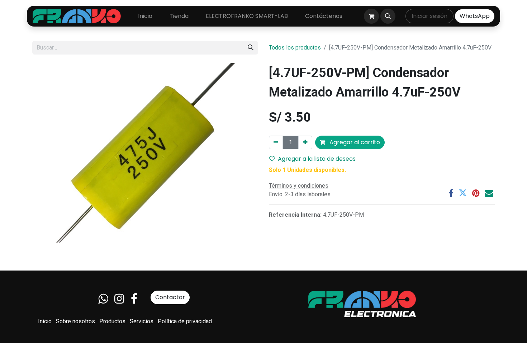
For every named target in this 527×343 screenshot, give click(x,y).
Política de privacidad (185, 321)
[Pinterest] (476, 193)
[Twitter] (463, 193)
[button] (387, 16)
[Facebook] (451, 193)
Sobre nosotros (75, 321)
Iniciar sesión (429, 16)
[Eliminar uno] (276, 142)
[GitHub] (103, 299)
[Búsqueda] (250, 48)
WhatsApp (475, 16)
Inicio (45, 321)
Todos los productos (295, 47)
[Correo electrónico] (489, 193)
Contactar (170, 297)
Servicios (141, 321)
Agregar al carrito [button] (354, 142)
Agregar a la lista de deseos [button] (317, 159)
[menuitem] (145, 16)
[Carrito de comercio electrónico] (371, 16)
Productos (112, 321)
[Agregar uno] (305, 142)
